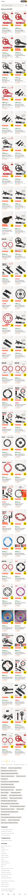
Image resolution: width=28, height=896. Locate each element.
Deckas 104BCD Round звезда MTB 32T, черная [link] (7, 455)
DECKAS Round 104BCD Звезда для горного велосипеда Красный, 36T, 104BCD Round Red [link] (20, 529)
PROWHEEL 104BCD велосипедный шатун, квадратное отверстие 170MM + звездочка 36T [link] (7, 653)
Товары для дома (5, 857)
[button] (26, 5)
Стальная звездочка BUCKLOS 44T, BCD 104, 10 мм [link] (20, 653)
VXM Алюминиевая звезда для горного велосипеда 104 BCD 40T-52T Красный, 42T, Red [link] (7, 331)
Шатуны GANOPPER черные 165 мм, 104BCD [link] (20, 281)
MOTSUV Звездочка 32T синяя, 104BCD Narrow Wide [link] (7, 628)
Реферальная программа (6, 840)
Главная (3, 894)
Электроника (4, 853)
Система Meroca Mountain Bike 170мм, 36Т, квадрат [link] (20, 256)
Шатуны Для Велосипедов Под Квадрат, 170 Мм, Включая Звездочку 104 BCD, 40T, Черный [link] (20, 80)
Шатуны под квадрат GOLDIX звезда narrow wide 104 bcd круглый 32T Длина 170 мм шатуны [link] (20, 727)
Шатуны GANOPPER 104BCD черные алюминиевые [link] (6, 306)
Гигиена (3, 851)
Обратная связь (4, 882)
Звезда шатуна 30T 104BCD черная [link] (19, 504)
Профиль (25, 894)
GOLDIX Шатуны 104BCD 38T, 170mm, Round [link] (20, 405)
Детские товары (4, 876)
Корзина (19, 894)
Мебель (2, 847)
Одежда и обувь (4, 855)
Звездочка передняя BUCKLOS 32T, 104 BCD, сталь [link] (20, 554)
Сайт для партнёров (5, 835)
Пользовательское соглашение (7, 880)
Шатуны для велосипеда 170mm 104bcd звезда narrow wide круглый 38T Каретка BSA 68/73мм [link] (20, 678)
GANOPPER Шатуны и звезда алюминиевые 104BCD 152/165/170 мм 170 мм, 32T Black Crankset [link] (20, 702)
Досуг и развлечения (5, 846)
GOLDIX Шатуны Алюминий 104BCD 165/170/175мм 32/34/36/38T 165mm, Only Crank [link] (6, 281)
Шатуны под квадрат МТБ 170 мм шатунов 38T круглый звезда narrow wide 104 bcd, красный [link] (7, 105)
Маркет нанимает (5, 884)
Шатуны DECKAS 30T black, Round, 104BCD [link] (6, 256)
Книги (2, 866)
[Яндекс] (11, 891)
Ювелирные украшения (6, 877)
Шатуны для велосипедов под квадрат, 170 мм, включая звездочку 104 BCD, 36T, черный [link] (7, 80)
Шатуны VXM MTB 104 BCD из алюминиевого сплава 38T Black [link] (20, 455)
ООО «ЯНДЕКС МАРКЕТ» (10, 889)
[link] (3, 768)
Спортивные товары (5, 870)
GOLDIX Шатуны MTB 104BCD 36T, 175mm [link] (6, 430)
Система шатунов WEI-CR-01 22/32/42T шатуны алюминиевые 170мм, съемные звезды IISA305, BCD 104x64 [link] (7, 231)
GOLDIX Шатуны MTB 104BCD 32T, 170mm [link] (6, 529)
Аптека (2, 859)
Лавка (8, 894)
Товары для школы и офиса (7, 868)
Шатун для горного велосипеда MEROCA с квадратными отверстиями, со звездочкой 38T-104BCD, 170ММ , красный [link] (7, 30)
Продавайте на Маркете (6, 831)
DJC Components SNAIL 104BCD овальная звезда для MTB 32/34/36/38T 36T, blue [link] (7, 554)
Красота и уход (4, 861)
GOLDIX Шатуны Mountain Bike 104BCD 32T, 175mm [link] (6, 504)
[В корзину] (12, 25)
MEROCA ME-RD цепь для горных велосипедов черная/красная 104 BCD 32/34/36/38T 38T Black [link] (7, 405)
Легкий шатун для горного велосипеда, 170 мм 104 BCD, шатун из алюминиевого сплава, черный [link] (20, 131)
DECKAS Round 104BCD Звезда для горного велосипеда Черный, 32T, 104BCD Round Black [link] (20, 479)
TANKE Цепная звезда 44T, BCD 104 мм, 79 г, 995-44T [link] (7, 603)
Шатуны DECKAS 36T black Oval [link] (6, 579)
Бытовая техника (5, 849)
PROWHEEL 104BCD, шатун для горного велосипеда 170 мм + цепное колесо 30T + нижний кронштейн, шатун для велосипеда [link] (7, 727)
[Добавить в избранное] (12, 12)
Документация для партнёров (7, 833)
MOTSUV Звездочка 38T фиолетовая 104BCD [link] (20, 628)
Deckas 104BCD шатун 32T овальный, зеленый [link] (20, 380)
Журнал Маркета (5, 886)
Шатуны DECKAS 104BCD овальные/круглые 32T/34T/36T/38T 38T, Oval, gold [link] (7, 380)
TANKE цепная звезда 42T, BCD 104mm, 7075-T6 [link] (20, 579)
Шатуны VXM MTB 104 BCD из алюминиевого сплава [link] (20, 306)
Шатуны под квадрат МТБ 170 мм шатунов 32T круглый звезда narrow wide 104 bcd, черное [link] (7, 155)
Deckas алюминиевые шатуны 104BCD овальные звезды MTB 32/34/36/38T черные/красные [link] (7, 479)
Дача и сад (3, 864)
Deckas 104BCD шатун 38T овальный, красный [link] (7, 752)
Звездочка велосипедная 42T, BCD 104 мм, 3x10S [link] (7, 678)
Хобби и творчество (5, 862)
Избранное (14, 894)
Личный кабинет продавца (7, 829)
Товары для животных (6, 872)
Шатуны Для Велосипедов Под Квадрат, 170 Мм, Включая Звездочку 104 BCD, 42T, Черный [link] (20, 181)
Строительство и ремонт (6, 874)
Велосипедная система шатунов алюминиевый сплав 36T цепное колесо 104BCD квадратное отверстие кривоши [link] (7, 702)
